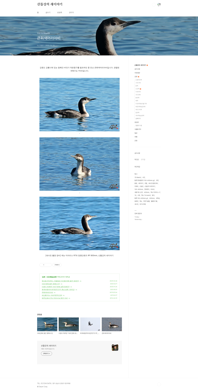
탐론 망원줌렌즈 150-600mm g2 (145, 180)
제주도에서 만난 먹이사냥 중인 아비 (55, 298)
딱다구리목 (139, 109)
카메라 (136, 186)
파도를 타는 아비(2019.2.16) (52, 295)
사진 (143, 177)
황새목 (137, 98)
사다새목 (138, 95)
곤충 (136, 141)
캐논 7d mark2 (146, 195)
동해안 (136, 201)
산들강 (141, 186)
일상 (136, 133)
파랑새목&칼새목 (140, 107)
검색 (153, 4)
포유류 (137, 122)
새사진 (136, 204)
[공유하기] (46, 265)
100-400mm (139, 189)
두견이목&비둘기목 (141, 104)
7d (135, 195)
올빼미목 (138, 118)
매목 (137, 101)
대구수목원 (143, 204)
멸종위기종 (139, 125)
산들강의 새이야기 (50, 4)
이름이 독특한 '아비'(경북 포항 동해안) (56, 287)
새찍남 (158, 198)
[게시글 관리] (49, 265)
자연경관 (137, 73)
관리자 (71, 12)
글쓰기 (48, 12)
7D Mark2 (138, 177)
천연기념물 (146, 201)
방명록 (59, 12)
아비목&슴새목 (51, 277)
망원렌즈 (146, 189)
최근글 (137, 159)
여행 (136, 137)
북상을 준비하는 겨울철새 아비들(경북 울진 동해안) (60, 281)
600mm (146, 192)
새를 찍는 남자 (139, 192)
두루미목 (138, 92)
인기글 (143, 159)
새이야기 (140, 183)
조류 (43, 277)
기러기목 (138, 83)
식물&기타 (138, 129)
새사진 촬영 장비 (153, 183)
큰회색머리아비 (47, 292)
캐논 (141, 201)
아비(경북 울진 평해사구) (51, 284)
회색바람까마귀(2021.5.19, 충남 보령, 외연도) (58, 289)
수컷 (139, 195)
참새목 (137, 112)
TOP (159, 384)
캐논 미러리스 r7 (155, 192)
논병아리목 (139, 80)
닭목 (137, 86)
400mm (152, 198)
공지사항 (137, 69)
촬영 (136, 183)
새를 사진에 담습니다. (48, 349)
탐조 (153, 195)
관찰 (146, 183)
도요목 (138, 89)
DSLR (152, 189)
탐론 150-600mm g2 (141, 198)
